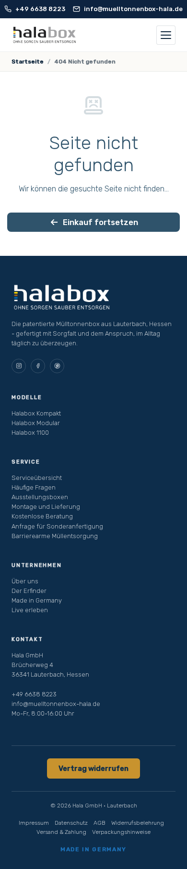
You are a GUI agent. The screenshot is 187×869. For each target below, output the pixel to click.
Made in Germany (37, 600)
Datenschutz (71, 822)
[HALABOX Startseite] (45, 35)
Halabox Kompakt (36, 413)
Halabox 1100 (30, 432)
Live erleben (30, 610)
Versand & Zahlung (61, 832)
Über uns (25, 581)
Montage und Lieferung (46, 506)
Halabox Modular (36, 423)
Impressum (34, 822)
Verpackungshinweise (121, 832)
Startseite (28, 61)
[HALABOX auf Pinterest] (57, 366)
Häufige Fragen (34, 487)
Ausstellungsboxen (40, 497)
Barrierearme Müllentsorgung (55, 536)
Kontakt (27, 639)
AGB (99, 822)
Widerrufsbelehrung (137, 822)
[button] (165, 35)
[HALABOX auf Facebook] (38, 366)
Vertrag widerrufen (93, 768)
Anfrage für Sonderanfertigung (57, 526)
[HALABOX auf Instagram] (19, 366)
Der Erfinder (29, 590)
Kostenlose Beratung (42, 516)
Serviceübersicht (37, 477)
